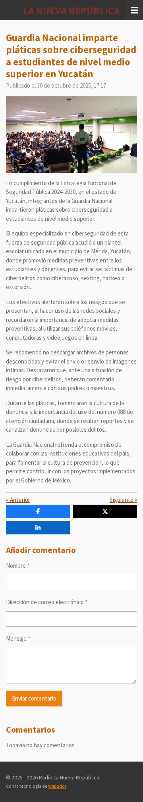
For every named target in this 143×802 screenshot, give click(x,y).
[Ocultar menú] (134, 10)
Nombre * (17, 565)
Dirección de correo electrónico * (46, 602)
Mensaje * (18, 638)
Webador (57, 786)
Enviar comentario (34, 698)
